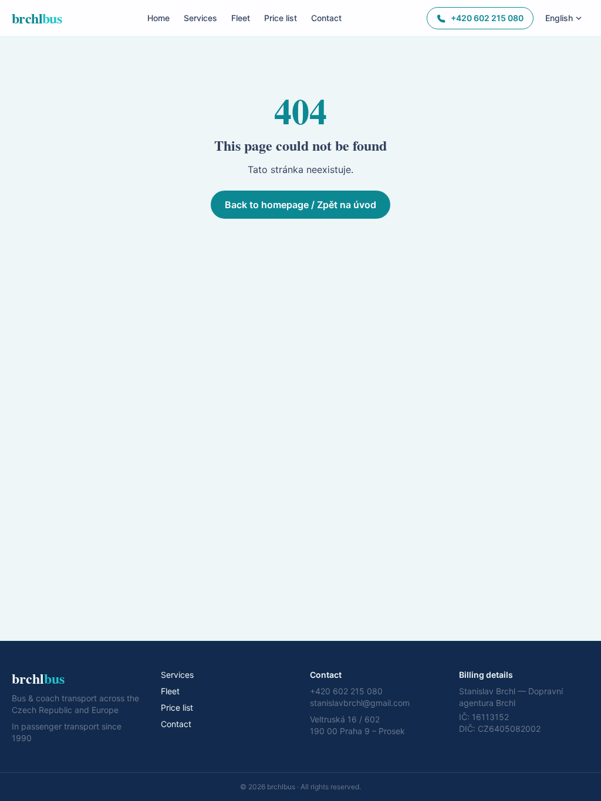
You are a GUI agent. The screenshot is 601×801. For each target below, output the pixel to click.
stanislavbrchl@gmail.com (360, 703)
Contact (326, 18)
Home (158, 18)
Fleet (240, 18)
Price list (280, 18)
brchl (37, 18)
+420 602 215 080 (487, 18)
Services (200, 18)
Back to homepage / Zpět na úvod (300, 205)
